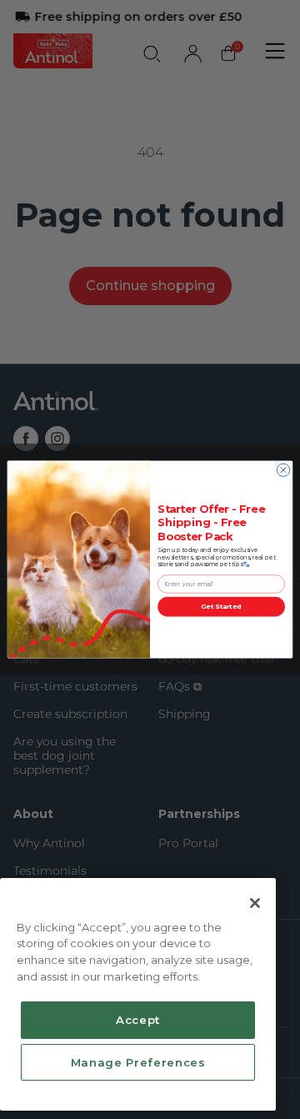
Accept (138, 1019)
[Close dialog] (283, 470)
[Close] (255, 903)
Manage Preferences (138, 1062)
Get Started (221, 607)
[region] (138, 994)
